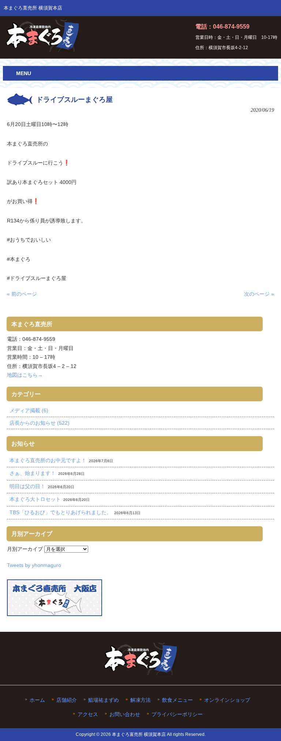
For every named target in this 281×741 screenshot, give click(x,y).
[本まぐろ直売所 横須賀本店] (43, 49)
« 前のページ (22, 294)
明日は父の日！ (27, 486)
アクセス (88, 714)
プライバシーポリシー (177, 714)
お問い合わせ (124, 714)
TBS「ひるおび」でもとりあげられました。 (61, 512)
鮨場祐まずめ (103, 700)
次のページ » (259, 294)
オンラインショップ (227, 700)
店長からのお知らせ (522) (40, 423)
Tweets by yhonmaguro (34, 565)
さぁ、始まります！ (33, 473)
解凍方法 (140, 700)
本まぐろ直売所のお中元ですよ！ (48, 460)
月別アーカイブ (25, 549)
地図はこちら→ (25, 375)
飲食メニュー (177, 700)
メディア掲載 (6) (29, 410)
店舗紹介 (66, 700)
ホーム (37, 700)
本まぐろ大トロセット (35, 499)
